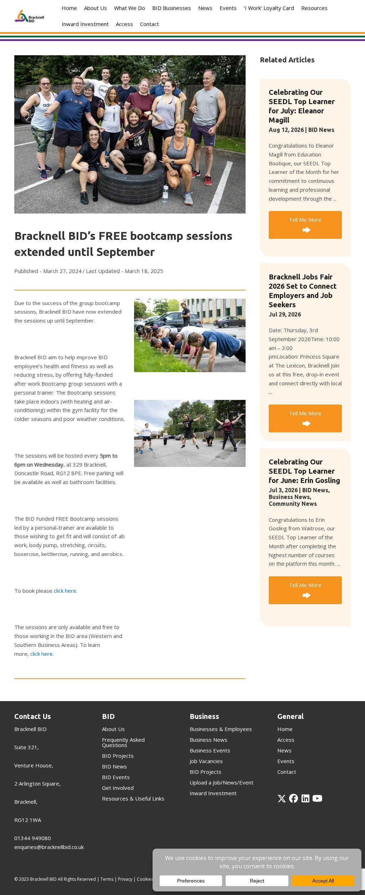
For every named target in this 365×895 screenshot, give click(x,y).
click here (41, 653)
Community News (293, 503)
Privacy (125, 879)
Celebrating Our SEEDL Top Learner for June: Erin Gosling (304, 471)
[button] (305, 225)
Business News (289, 497)
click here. (65, 590)
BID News (321, 130)
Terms (107, 879)
